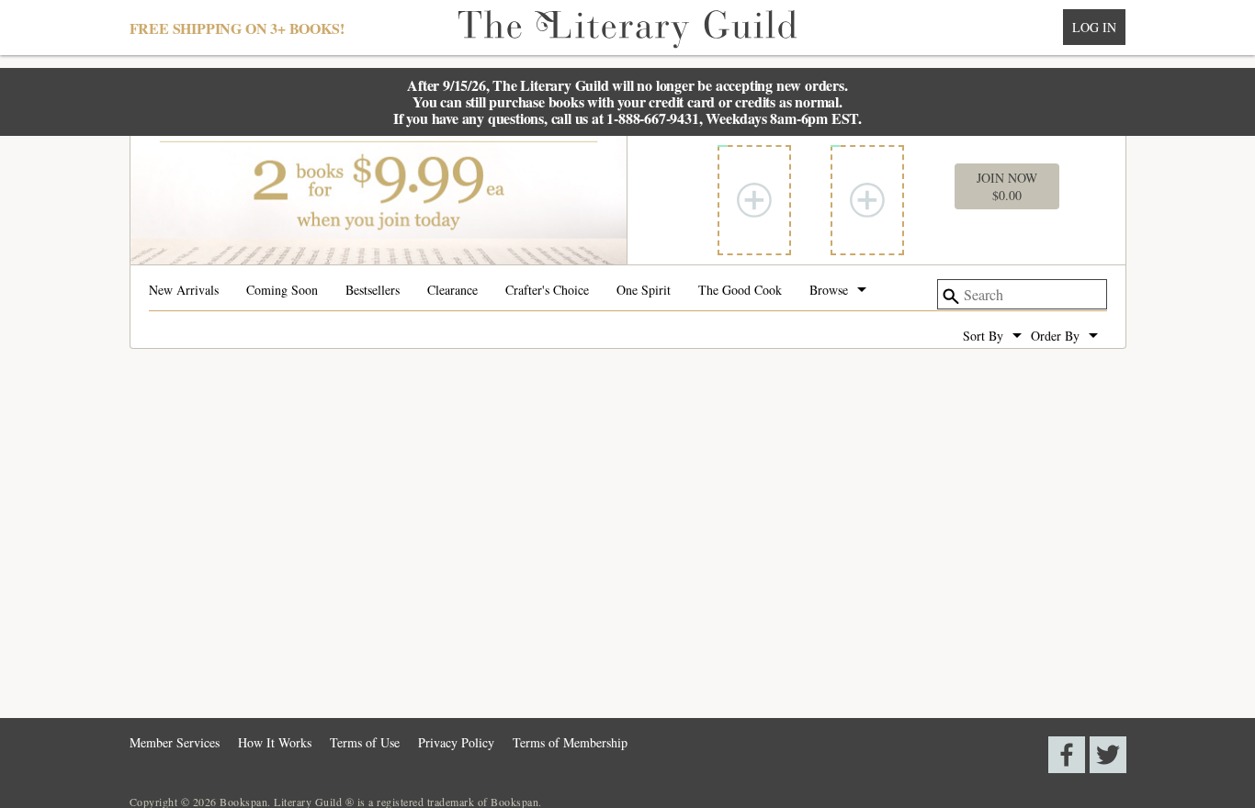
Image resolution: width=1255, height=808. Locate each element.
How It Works (274, 742)
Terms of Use (365, 742)
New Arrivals (184, 291)
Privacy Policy (456, 742)
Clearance (452, 291)
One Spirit (643, 291)
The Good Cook (740, 291)
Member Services (175, 742)
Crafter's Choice (547, 291)
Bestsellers (372, 291)
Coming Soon (282, 291)
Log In (1094, 27)
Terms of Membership (570, 742)
